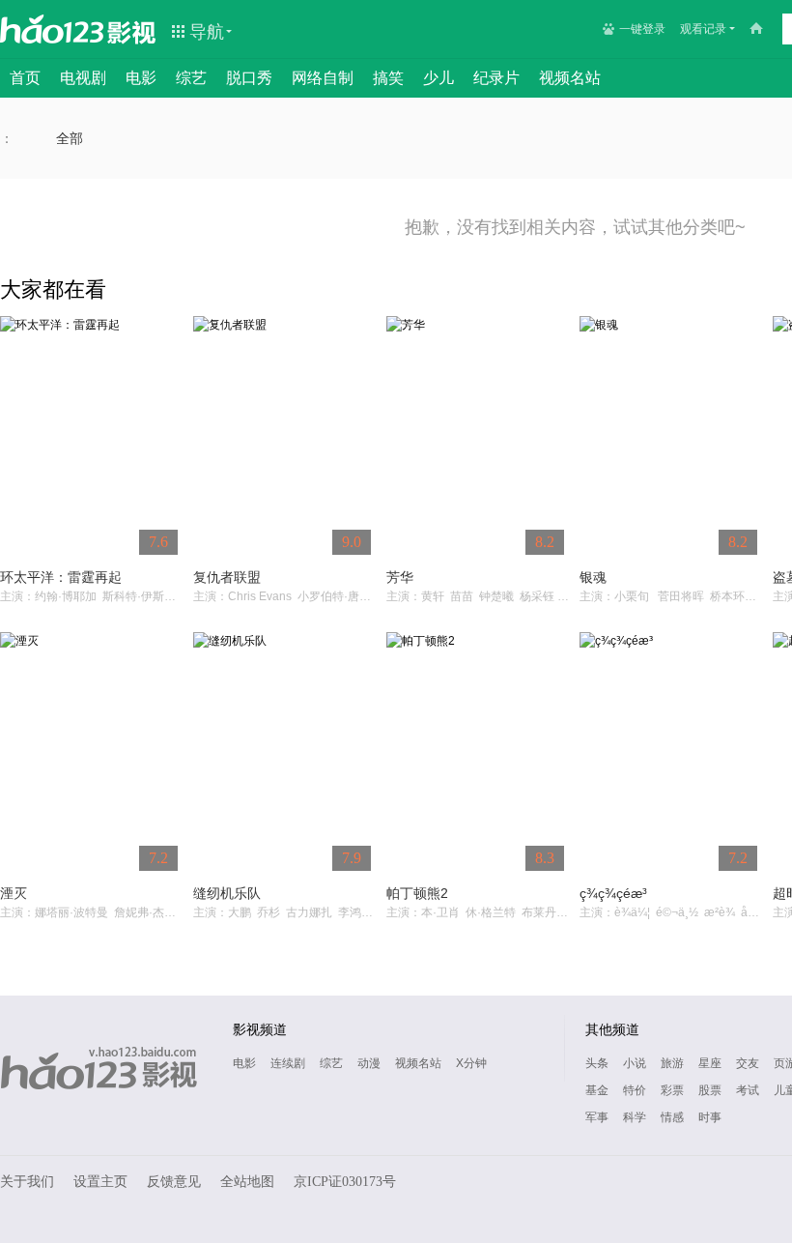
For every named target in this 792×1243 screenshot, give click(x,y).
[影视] (132, 30)
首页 (25, 78)
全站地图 (247, 1181)
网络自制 (323, 78)
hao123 (52, 29)
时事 (709, 1117)
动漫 (369, 1063)
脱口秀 (249, 78)
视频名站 (570, 78)
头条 (596, 1063)
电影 (141, 78)
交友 (747, 1063)
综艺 (191, 78)
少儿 (438, 78)
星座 (709, 1063)
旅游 (672, 1063)
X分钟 (471, 1063)
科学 (634, 1117)
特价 (634, 1090)
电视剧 (83, 78)
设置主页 (100, 1181)
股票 (709, 1090)
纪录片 (496, 78)
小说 (634, 1063)
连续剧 (287, 1063)
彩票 (672, 1090)
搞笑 (388, 78)
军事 (596, 1117)
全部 (69, 138)
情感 (672, 1117)
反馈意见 (174, 1181)
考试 (747, 1090)
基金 (596, 1090)
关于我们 (27, 1181)
